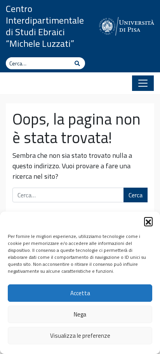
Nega (80, 314)
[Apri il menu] (143, 83)
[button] (148, 221)
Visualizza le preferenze (80, 335)
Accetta (80, 293)
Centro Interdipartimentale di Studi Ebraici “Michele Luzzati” (45, 26)
